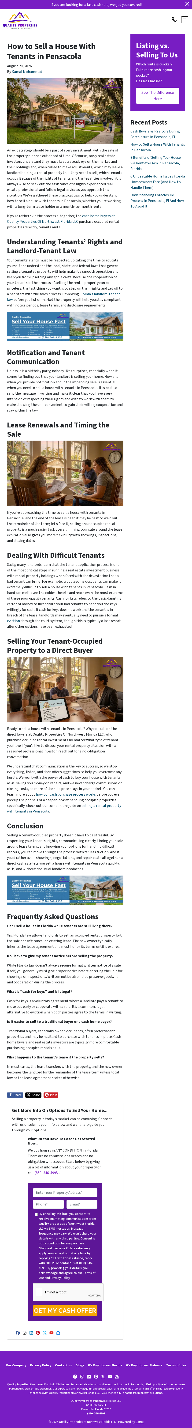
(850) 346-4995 (46, 1172)
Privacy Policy (60, 1278)
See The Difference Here (157, 96)
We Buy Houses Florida (105, 1365)
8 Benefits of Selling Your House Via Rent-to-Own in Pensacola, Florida (155, 163)
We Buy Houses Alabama (144, 1365)
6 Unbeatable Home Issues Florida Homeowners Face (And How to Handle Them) (157, 182)
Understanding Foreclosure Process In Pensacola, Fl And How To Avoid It (157, 201)
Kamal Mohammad (27, 71)
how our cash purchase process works (66, 794)
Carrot (140, 1422)
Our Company (16, 1365)
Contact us (63, 1365)
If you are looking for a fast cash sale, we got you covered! (96, 4)
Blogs (80, 1365)
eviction (13, 620)
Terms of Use (176, 1365)
